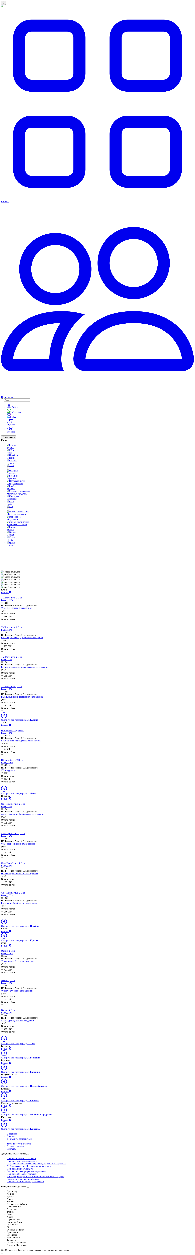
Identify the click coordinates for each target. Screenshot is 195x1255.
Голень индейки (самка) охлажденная (19, 873)
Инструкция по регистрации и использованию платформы (35, 1176)
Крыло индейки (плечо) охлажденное (19, 903)
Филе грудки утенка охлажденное (17, 1020)
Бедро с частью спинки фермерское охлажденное (25, 667)
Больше (5, 592)
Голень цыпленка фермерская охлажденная (22, 697)
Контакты (11, 1149)
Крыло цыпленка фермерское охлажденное (22, 637)
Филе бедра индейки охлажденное (18, 844)
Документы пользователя (19, 1139)
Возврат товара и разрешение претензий (26, 1171)
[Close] (27, 1154)
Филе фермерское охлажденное (16, 608)
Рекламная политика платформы (23, 1179)
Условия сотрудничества (19, 1143)
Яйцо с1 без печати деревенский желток (21, 740)
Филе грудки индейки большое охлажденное (23, 814)
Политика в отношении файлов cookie (25, 1181)
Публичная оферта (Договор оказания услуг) (29, 1166)
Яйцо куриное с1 (9, 770)
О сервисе (12, 1134)
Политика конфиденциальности (22, 1161)
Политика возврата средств (20, 1169)
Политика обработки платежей (22, 1174)
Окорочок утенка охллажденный (17, 991)
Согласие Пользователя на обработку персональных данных (36, 1163)
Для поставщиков (15, 1146)
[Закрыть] (28, 1187)
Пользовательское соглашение (21, 1158)
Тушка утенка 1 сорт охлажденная (17, 961)
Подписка (12, 1136)
